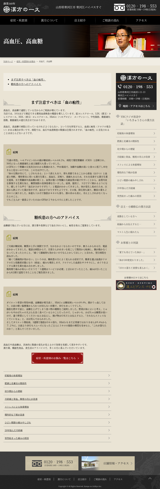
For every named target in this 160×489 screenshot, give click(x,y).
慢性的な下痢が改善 (14, 414)
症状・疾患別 (18, 20)
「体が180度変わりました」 (131, 259)
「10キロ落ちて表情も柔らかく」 (133, 267)
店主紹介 (80, 20)
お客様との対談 (129, 242)
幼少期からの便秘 (13, 391)
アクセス (141, 20)
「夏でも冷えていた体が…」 (131, 252)
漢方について (49, 20)
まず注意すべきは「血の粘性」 (28, 79)
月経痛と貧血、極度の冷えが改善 (21, 398)
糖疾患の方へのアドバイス (26, 84)
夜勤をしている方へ (127, 216)
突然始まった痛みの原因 (17, 438)
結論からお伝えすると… (129, 224)
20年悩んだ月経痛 (13, 430)
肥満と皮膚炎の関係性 (16, 383)
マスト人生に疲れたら (128, 231)
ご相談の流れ (110, 20)
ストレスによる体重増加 (17, 406)
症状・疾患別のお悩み (26, 61)
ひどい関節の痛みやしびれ (18, 422)
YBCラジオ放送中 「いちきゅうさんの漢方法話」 (137, 120)
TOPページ (8, 61)
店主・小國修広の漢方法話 (136, 206)
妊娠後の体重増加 (13, 375)
